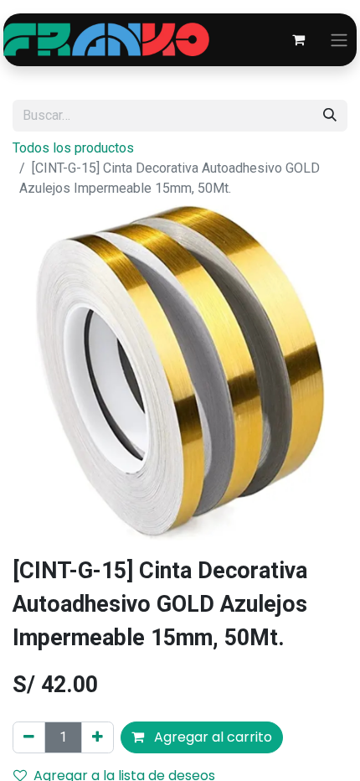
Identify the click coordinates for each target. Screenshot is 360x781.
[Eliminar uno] (29, 737)
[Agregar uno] (97, 737)
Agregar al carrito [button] (211, 737)
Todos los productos (73, 148)
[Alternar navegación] (339, 40)
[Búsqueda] (329, 116)
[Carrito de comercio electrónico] (298, 39)
